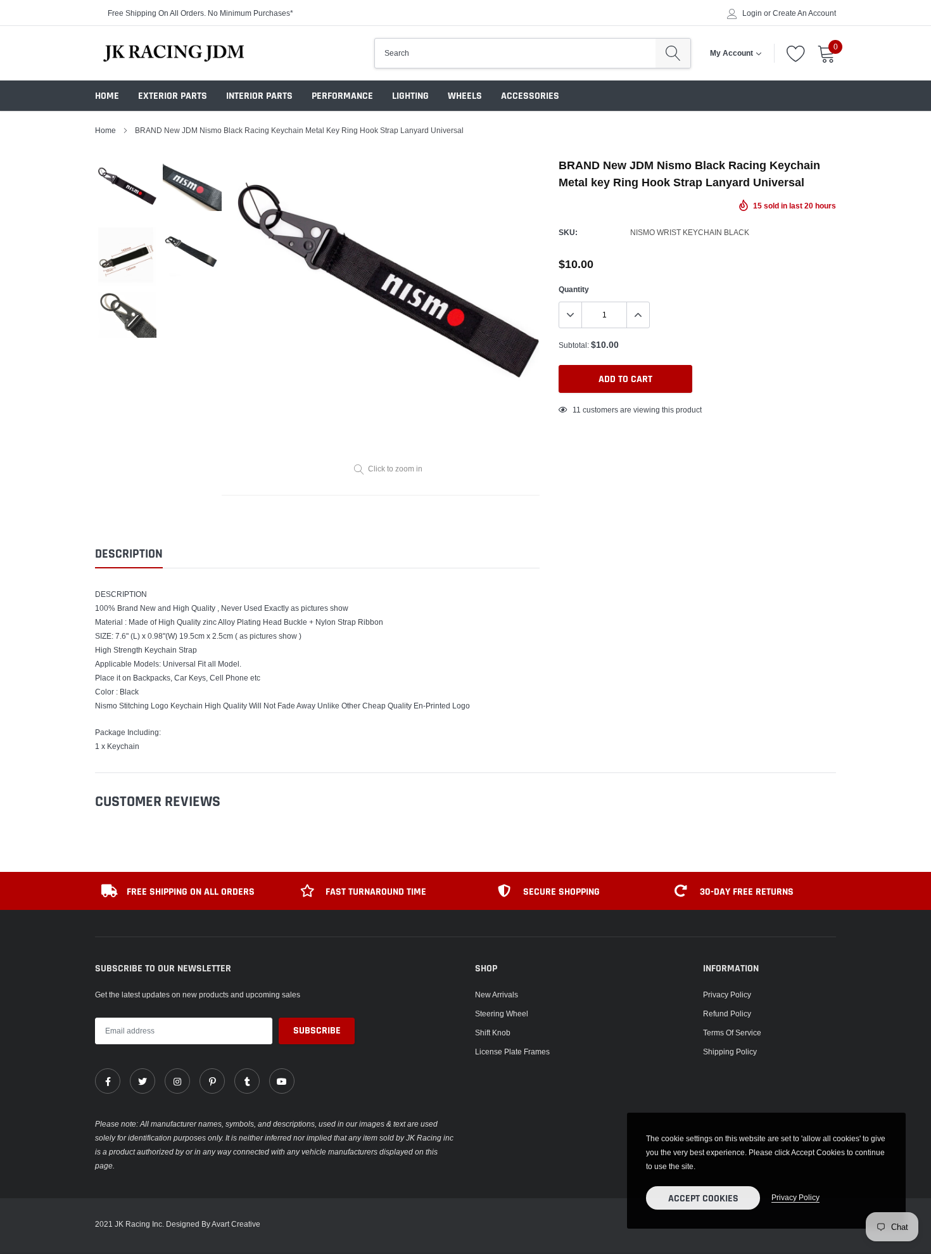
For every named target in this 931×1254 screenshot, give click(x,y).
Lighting (410, 96)
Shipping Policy (730, 1051)
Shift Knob (492, 1032)
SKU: (568, 232)
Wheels (465, 96)
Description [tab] (129, 554)
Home (107, 96)
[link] (107, 1081)
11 (577, 409)
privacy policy (795, 1197)
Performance (342, 96)
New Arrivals (496, 994)
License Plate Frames (512, 1051)
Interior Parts (259, 96)
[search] (673, 53)
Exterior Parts (172, 96)
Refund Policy (727, 1013)
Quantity (574, 289)
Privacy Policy (727, 994)
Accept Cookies (703, 1198)
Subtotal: (574, 345)
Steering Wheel (501, 1013)
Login (752, 13)
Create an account (804, 13)
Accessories (530, 96)
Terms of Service (732, 1032)
